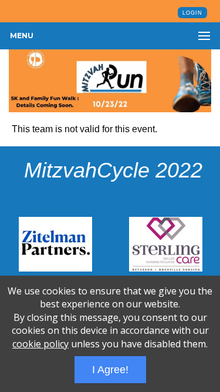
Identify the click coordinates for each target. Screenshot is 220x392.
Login (192, 13)
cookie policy (40, 343)
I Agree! (110, 370)
